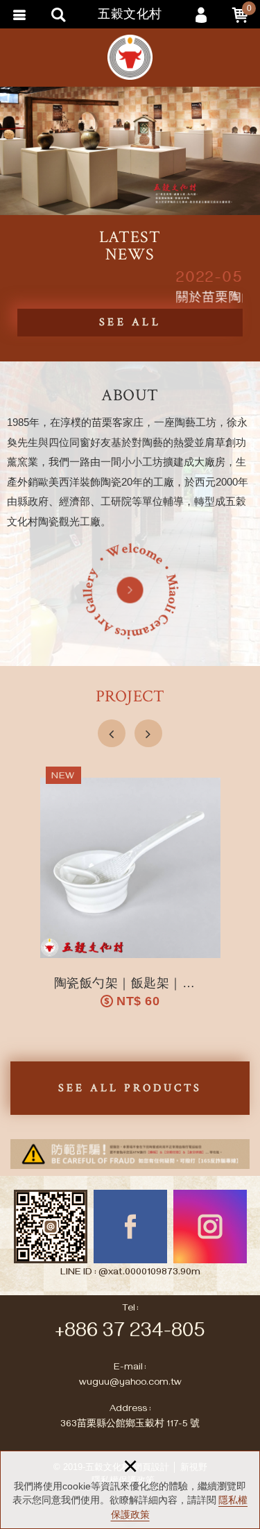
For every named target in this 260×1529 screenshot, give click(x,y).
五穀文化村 (130, 57)
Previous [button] (111, 733)
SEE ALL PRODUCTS (130, 1088)
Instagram (210, 1226)
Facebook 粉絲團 (130, 1226)
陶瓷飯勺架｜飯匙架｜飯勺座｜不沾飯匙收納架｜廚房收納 (130, 892)
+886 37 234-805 (130, 1334)
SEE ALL (129, 322)
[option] (130, 151)
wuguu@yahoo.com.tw (130, 1384)
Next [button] (148, 733)
